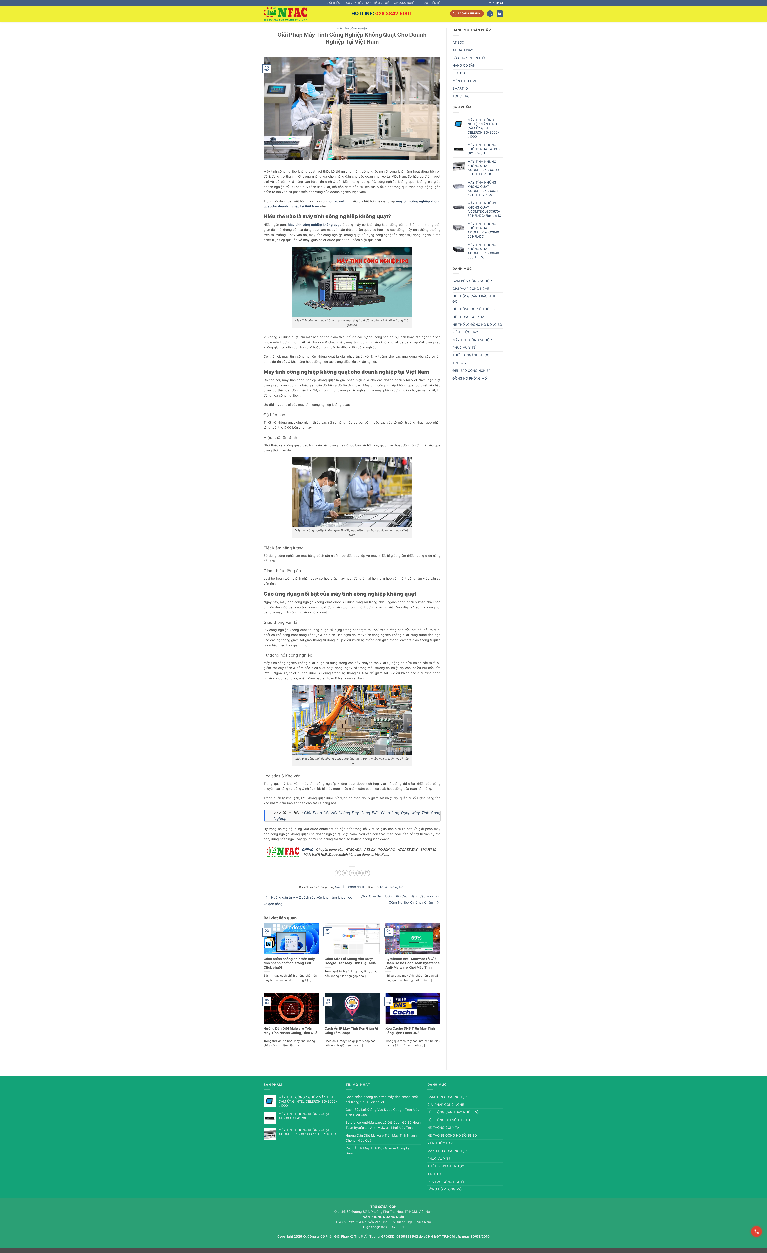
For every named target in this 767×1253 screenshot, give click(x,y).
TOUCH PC (461, 96)
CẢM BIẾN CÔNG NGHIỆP (472, 281)
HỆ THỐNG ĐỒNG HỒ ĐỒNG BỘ (477, 325)
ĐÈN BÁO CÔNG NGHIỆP (471, 371)
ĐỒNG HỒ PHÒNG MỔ (470, 378)
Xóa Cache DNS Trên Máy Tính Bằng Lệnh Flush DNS (410, 1030)
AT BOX (458, 42)
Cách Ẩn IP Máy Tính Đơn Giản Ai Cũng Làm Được (351, 1030)
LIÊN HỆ (435, 2)
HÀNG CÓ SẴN (464, 65)
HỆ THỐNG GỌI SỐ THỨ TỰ (474, 309)
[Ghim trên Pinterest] (359, 873)
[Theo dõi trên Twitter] (497, 3)
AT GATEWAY (463, 50)
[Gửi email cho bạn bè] (352, 873)
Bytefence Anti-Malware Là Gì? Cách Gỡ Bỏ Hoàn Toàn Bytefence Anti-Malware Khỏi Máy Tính (412, 963)
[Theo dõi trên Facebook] (490, 3)
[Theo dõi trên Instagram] (494, 3)
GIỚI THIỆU (333, 2)
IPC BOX (459, 73)
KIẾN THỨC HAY (465, 332)
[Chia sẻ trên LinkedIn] (366, 873)
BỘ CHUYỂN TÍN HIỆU (470, 58)
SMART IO (460, 88)
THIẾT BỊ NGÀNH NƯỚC (471, 355)
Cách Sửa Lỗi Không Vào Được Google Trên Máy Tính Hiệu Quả (350, 961)
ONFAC (307, 849)
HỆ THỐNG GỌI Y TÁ (468, 317)
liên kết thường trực (392, 887)
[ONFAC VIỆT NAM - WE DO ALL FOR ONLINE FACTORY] (285, 14)
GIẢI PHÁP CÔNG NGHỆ (399, 2)
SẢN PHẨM (373, 2)
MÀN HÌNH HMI (464, 81)
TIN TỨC (422, 2)
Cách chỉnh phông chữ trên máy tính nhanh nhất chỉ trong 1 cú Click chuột (289, 963)
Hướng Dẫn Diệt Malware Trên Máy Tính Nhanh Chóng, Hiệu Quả (290, 1030)
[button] (500, 13)
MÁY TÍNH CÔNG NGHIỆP (352, 28)
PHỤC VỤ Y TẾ (352, 2)
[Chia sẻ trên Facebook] (338, 873)
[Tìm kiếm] (490, 13)
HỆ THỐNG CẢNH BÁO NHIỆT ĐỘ (475, 298)
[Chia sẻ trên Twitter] (345, 873)
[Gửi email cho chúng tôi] (501, 3)
